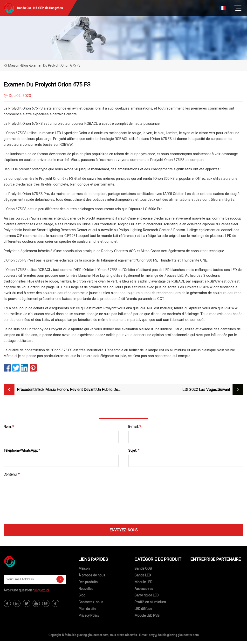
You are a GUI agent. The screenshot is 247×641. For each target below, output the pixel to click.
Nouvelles (86, 589)
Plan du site (87, 609)
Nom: (9, 426)
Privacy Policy (89, 615)
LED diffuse (143, 609)
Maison (13, 65)
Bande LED (143, 575)
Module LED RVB (147, 615)
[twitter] (26, 603)
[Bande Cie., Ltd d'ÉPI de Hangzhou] (28, 562)
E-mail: (134, 426)
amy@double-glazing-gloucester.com (174, 635)
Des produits (88, 582)
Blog (82, 595)
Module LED (143, 582)
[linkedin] (17, 603)
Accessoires (144, 589)
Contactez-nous (91, 602)
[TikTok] (55, 603)
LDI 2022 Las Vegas (199, 389)
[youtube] (36, 603)
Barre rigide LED (147, 595)
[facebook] (7, 603)
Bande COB (143, 568)
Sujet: (133, 450)
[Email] (60, 579)
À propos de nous (92, 575)
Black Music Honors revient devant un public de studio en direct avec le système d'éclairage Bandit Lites (76, 390)
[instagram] (45, 603)
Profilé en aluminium (150, 602)
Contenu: (12, 474)
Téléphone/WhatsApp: (22, 450)
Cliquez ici (41, 590)
